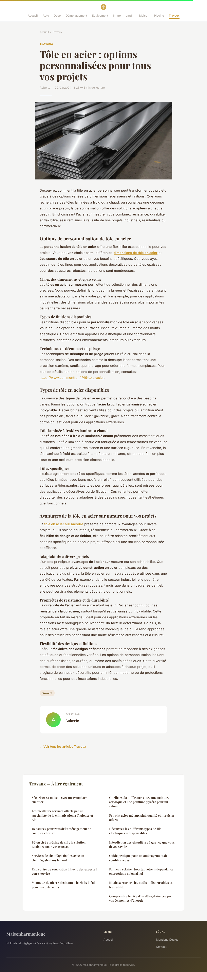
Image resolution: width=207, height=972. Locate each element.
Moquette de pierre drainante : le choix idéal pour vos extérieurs (63, 885)
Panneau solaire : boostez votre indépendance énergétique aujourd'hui (141, 871)
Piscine (159, 15)
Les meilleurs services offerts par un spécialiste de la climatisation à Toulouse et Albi (62, 815)
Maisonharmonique (25, 934)
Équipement (100, 15)
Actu (46, 15)
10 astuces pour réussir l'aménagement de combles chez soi (61, 831)
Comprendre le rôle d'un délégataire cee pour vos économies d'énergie (141, 898)
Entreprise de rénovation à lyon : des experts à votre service (64, 871)
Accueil (33, 15)
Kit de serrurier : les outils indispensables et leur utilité (140, 885)
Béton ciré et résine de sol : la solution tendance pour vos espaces (59, 844)
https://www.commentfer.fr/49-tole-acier (72, 378)
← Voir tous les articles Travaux (63, 746)
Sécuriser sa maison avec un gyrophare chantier (59, 800)
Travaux (174, 15)
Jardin (130, 15)
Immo (117, 15)
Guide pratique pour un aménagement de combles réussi (138, 858)
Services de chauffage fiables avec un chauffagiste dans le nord (58, 858)
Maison (144, 15)
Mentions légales (167, 939)
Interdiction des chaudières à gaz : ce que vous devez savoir (142, 844)
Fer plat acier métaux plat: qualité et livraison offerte (141, 817)
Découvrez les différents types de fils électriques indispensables (135, 831)
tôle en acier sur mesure (63, 524)
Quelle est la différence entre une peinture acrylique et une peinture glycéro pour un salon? (139, 802)
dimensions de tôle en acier (135, 253)
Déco (57, 15)
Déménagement (76, 15)
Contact (161, 946)
